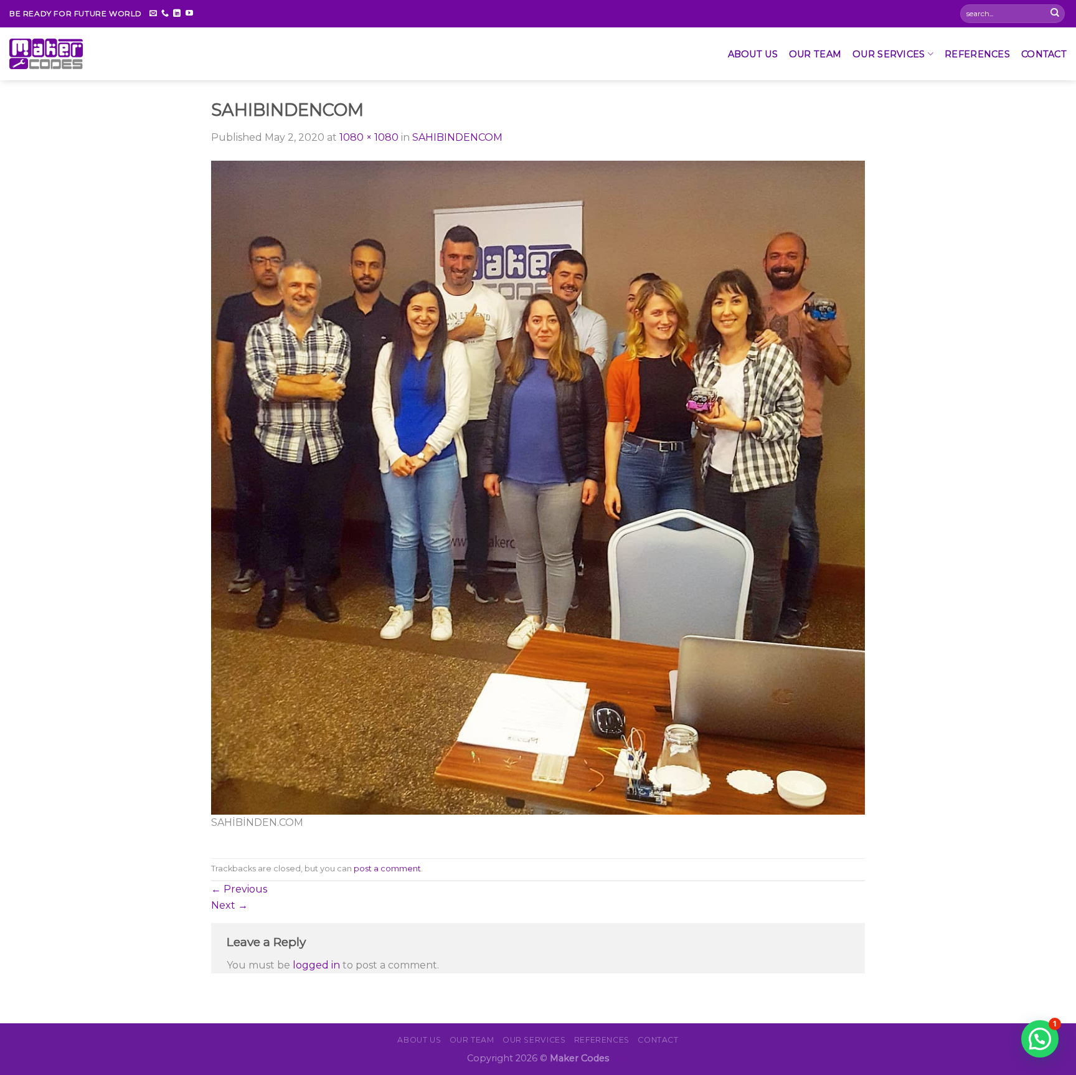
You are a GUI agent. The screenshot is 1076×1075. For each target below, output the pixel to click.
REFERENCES (977, 54)
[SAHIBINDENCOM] (538, 487)
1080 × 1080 (369, 137)
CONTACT (1044, 54)
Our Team (815, 54)
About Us (753, 54)
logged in (316, 965)
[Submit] (1054, 13)
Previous (239, 889)
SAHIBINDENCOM (457, 137)
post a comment (387, 868)
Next (229, 905)
